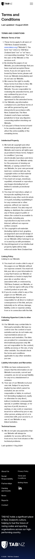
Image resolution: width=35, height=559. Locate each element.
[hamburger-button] (31, 4)
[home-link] (6, 4)
